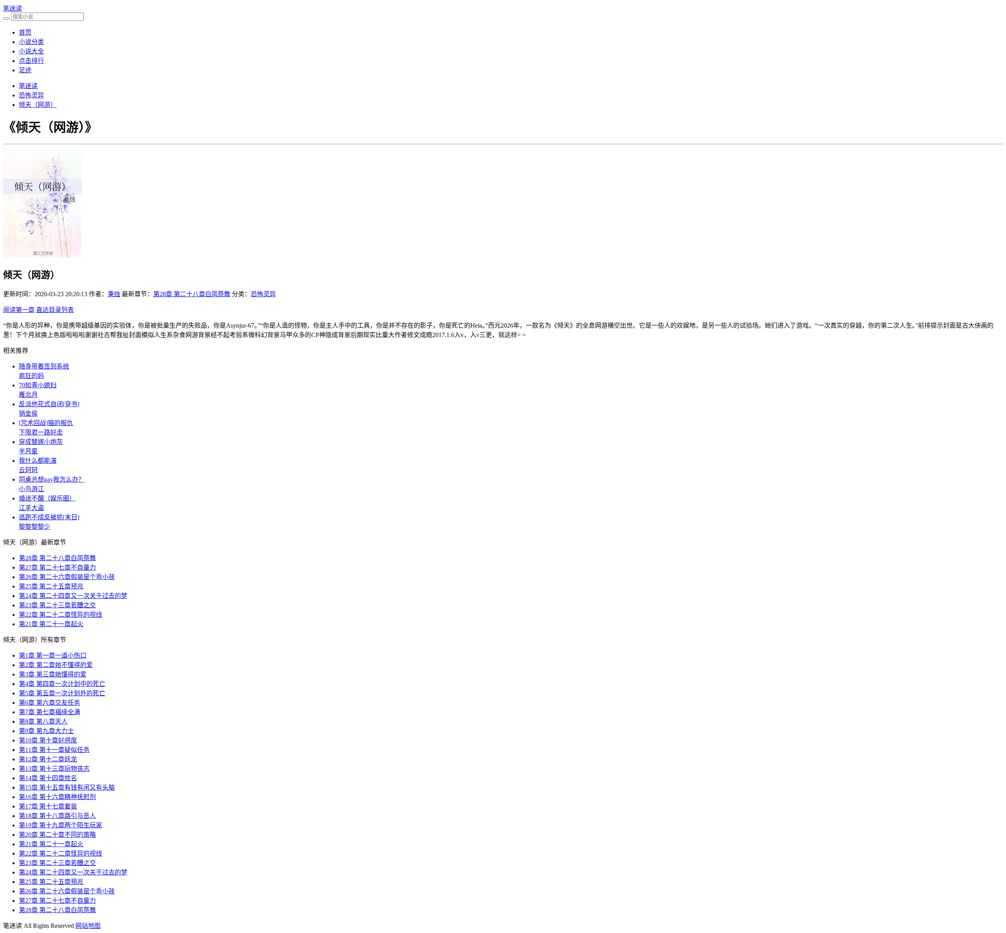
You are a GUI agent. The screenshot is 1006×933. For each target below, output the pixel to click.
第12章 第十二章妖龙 (48, 759)
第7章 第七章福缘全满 (49, 712)
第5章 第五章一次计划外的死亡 (62, 693)
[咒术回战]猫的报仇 (46, 423)
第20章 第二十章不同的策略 (57, 834)
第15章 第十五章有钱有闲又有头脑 (67, 787)
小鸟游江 (31, 489)
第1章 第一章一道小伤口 (52, 655)
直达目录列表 (55, 309)
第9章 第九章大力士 (46, 731)
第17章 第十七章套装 (48, 806)
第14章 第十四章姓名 (48, 778)
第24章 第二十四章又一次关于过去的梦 (73, 595)
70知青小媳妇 (38, 385)
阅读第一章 (19, 309)
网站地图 (88, 925)
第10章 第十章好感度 (48, 740)
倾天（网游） (38, 104)
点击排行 (31, 60)
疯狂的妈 (31, 375)
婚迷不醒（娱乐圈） (47, 498)
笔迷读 (12, 8)
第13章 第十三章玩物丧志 (54, 768)
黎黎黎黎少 (34, 526)
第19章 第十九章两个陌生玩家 (60, 825)
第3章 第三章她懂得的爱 (52, 674)
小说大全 (31, 51)
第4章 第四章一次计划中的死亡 (62, 683)
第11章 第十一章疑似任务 (54, 749)
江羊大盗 (31, 507)
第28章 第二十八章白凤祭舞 (191, 294)
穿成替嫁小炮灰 (41, 441)
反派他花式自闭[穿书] (49, 404)
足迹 (25, 70)
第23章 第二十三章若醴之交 (57, 605)
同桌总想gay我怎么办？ (51, 479)
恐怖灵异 (31, 95)
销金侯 (28, 413)
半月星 (28, 451)
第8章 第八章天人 (43, 721)
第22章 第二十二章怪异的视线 (60, 614)
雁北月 (28, 394)
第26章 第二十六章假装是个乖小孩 (67, 577)
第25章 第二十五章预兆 (51, 586)
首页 (25, 32)
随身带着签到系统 (44, 366)
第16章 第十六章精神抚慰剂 (57, 797)
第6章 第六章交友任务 (49, 702)
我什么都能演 (38, 460)
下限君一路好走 (41, 432)
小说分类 (31, 41)
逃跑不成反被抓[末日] (49, 517)
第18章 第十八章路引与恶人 (57, 815)
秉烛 (114, 294)
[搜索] (6, 18)
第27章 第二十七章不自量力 (57, 567)
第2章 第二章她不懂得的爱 (56, 665)
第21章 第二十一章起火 (51, 624)
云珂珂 (28, 470)
